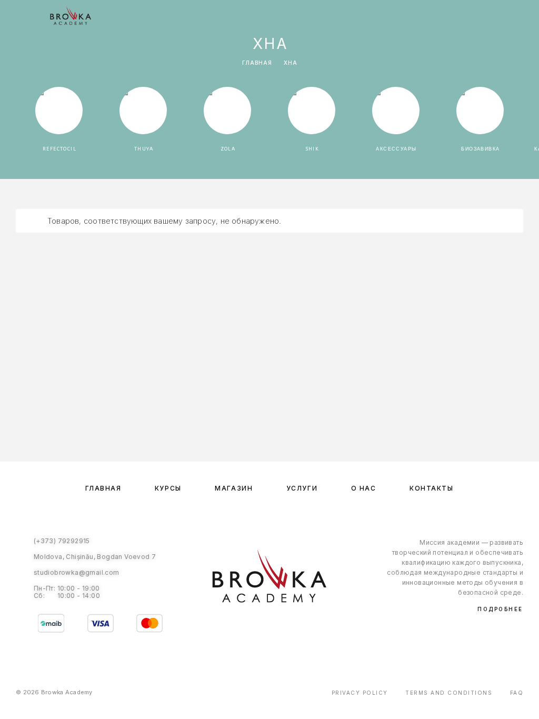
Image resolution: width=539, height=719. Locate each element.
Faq (517, 693)
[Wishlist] (507, 17)
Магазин (234, 488)
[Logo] (70, 15)
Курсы (168, 488)
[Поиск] (473, 17)
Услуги (301, 488)
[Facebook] (259, 629)
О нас (363, 488)
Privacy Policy (360, 693)
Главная (257, 62)
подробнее (500, 609)
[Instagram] (280, 629)
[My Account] (490, 17)
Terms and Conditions (448, 693)
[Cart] (524, 16)
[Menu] (21, 16)
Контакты (431, 488)
